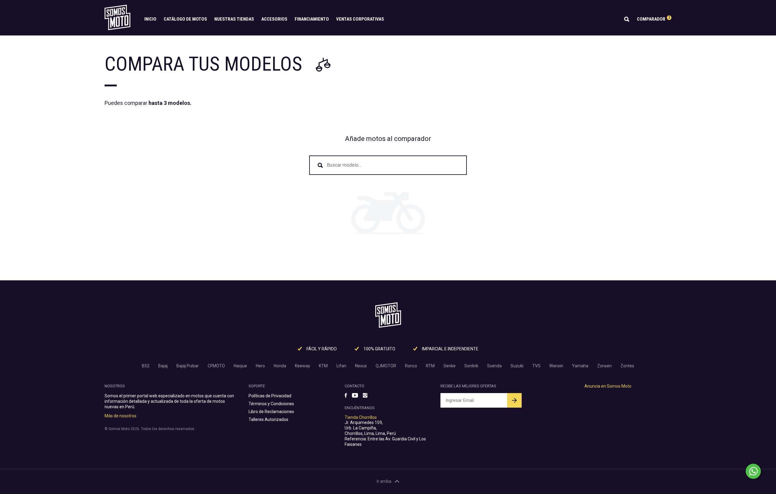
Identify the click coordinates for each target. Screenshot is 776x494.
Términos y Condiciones (271, 403)
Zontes (627, 365)
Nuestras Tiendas (234, 19)
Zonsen (604, 365)
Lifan (341, 365)
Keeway (302, 365)
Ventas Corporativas (360, 19)
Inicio (150, 19)
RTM (430, 365)
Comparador (653, 19)
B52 (145, 365)
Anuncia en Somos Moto (607, 386)
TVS (536, 365)
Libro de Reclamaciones (271, 411)
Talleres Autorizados (268, 419)
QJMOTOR (386, 365)
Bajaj (163, 365)
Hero (260, 365)
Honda (280, 365)
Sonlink (471, 365)
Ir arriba (384, 481)
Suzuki (516, 365)
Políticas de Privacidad (270, 395)
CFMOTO (216, 365)
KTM (323, 365)
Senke (449, 365)
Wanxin (556, 365)
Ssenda (494, 365)
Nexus (361, 365)
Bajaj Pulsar (187, 365)
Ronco (411, 365)
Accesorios (274, 19)
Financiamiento (312, 19)
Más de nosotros (120, 415)
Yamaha (580, 365)
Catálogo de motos (185, 19)
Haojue (240, 365)
